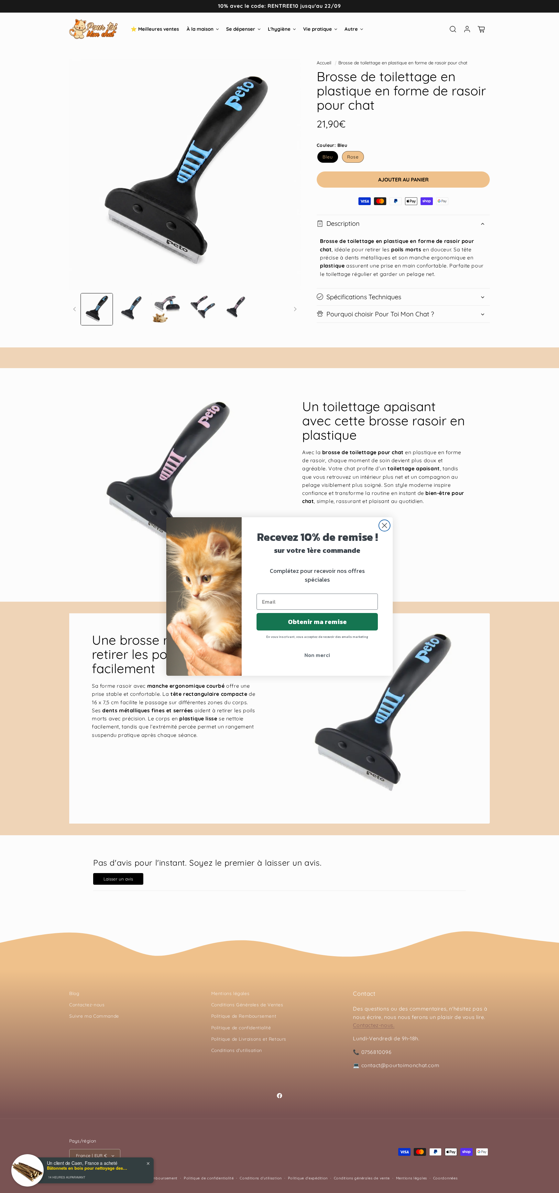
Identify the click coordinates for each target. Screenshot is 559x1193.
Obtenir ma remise (317, 622)
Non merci (317, 655)
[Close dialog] (384, 525)
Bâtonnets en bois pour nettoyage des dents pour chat (87, 1168)
